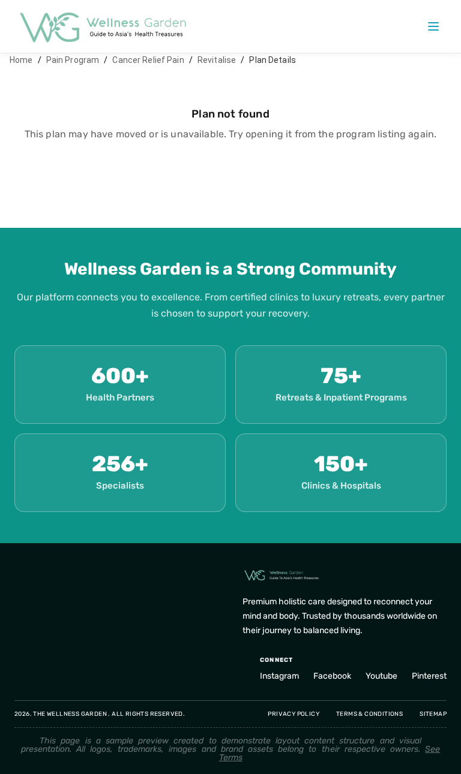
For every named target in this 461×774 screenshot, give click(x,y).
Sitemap (433, 714)
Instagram (279, 676)
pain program (73, 60)
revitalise (216, 60)
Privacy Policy (293, 714)
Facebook (332, 676)
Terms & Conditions (369, 714)
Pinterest (429, 676)
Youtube (381, 676)
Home (21, 60)
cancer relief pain (148, 60)
